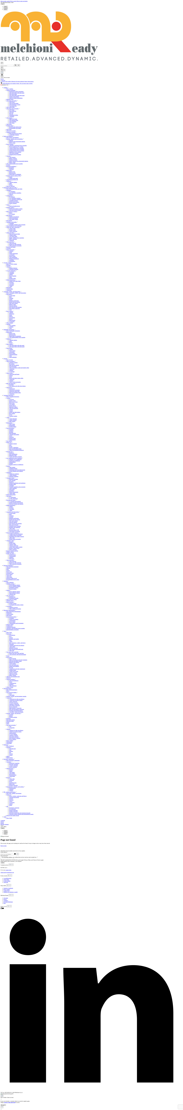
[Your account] (2, 75)
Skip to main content (5, 1)
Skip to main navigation (22, 1)
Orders (26, 81)
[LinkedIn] (91, 1091)
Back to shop (4, 845)
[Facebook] (1, 909)
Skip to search (13, 1)
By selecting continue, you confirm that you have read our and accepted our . (20, 857)
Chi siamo (5, 898)
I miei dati (5, 882)
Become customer (5, 824)
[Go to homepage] (51, 61)
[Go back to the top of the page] (2, 1107)
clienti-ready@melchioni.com (7, 872)
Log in (2, 79)
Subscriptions (31, 81)
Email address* (4, 852)
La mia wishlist (6, 881)
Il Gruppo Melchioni (8, 901)
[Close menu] (2, 77)
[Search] (15, 65)
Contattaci (5, 900)
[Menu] (2, 63)
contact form (8, 870)
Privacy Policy (6, 889)
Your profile (8, 81)
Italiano (5, 9)
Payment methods (20, 81)
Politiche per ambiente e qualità (10, 892)
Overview (3, 81)
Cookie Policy (6, 890)
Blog (4, 903)
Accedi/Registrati (7, 878)
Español (5, 8)
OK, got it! (3, 1105)
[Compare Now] (2, 72)
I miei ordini (6, 879)
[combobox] (7, 66)
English (5, 6)
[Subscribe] (17, 854)
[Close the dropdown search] (18, 65)
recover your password (9, 1102)
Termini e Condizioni (8, 888)
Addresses (13, 81)
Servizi (5, 899)
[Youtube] (3, 909)
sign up (3, 80)
